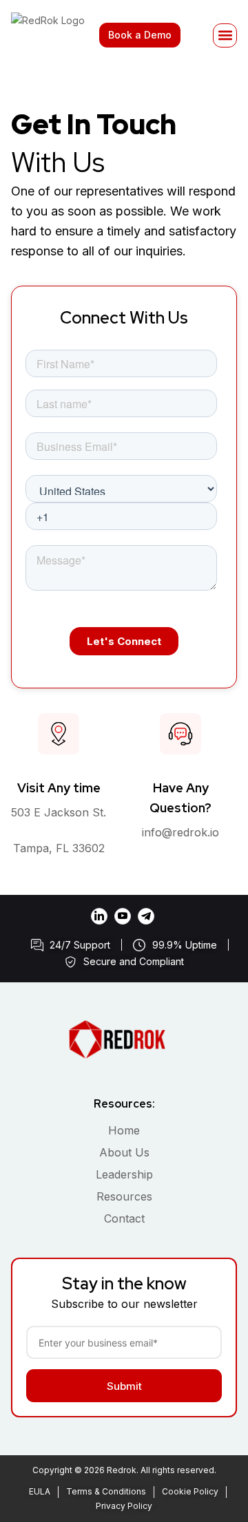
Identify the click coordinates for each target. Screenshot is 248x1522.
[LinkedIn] (99, 916)
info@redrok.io (180, 832)
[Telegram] (146, 916)
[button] (225, 35)
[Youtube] (122, 916)
